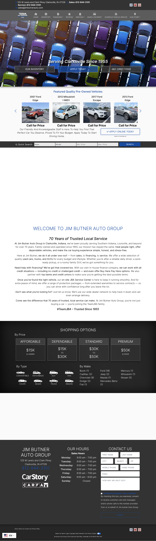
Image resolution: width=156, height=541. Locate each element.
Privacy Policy (36, 528)
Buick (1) (84, 370)
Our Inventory (34, 69)
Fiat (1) (83, 384)
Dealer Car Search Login (62, 533)
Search (130, 144)
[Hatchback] (38, 374)
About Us (21, 528)
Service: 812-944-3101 (29, 5)
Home (16, 528)
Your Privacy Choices (91, 533)
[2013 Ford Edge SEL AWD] (124, 112)
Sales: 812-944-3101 (79, 2)
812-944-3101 (36, 468)
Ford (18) (105, 370)
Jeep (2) (104, 374)
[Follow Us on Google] (139, 5)
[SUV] (53, 374)
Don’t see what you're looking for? (34, 292)
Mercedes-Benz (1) (109, 383)
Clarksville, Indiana (56, 243)
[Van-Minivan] (69, 374)
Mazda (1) (105, 377)
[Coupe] (22, 382)
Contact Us (28, 528)
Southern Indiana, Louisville (112, 243)
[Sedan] (38, 382)
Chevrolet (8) (87, 377)
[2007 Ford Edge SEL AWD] (32, 112)
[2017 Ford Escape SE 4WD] (93, 112)
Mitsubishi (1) (128, 374)
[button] (16, 111)
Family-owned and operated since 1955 (56, 247)
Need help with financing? (29, 267)
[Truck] (53, 382)
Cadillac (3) (86, 374)
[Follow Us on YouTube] (135, 5)
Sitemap (81, 533)
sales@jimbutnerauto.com (30, 8)
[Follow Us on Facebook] (131, 5)
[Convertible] (22, 374)
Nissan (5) (126, 377)
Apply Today (78, 69)
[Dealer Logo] (22, 15)
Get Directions (121, 69)
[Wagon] (69, 382)
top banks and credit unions (56, 274)
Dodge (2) (85, 381)
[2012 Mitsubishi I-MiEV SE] (62, 112)
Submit (120, 515)
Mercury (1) (127, 370)
